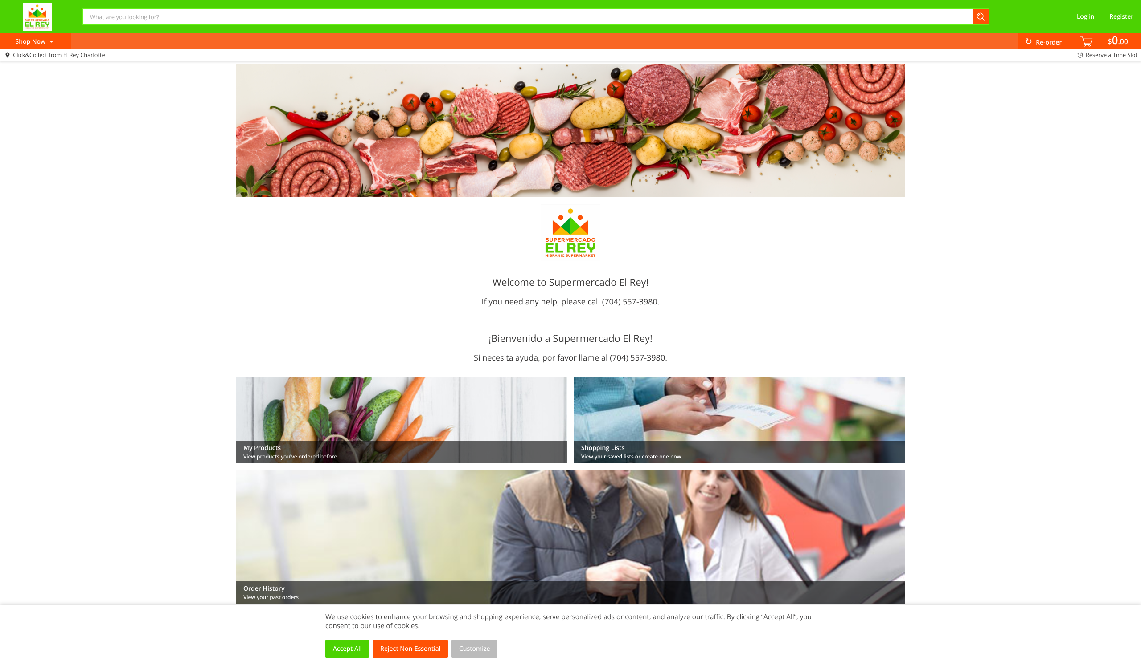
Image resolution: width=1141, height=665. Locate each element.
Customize (474, 649)
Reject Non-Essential (410, 649)
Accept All (347, 649)
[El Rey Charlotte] (37, 16)
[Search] (981, 16)
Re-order (1049, 42)
